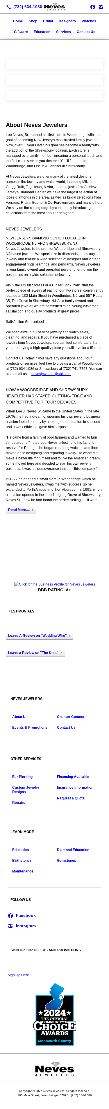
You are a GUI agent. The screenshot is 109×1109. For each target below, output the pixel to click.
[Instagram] (101, 6)
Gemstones (66, 861)
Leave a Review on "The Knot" (33, 653)
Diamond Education (73, 850)
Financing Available (73, 777)
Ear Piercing (22, 777)
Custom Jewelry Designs (25, 790)
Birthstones (22, 861)
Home (18, 21)
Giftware (21, 32)
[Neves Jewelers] (54, 6)
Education (42, 32)
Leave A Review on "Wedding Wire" (37, 636)
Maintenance (22, 871)
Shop (33, 21)
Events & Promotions (29, 728)
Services (63, 32)
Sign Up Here (18, 975)
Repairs (18, 803)
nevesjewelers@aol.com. (51, 374)
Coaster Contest (70, 717)
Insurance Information (75, 788)
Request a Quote (71, 798)
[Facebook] (22, 915)
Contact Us (86, 32)
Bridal (48, 21)
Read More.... (19, 510)
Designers (67, 21)
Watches (89, 21)
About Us (20, 717)
